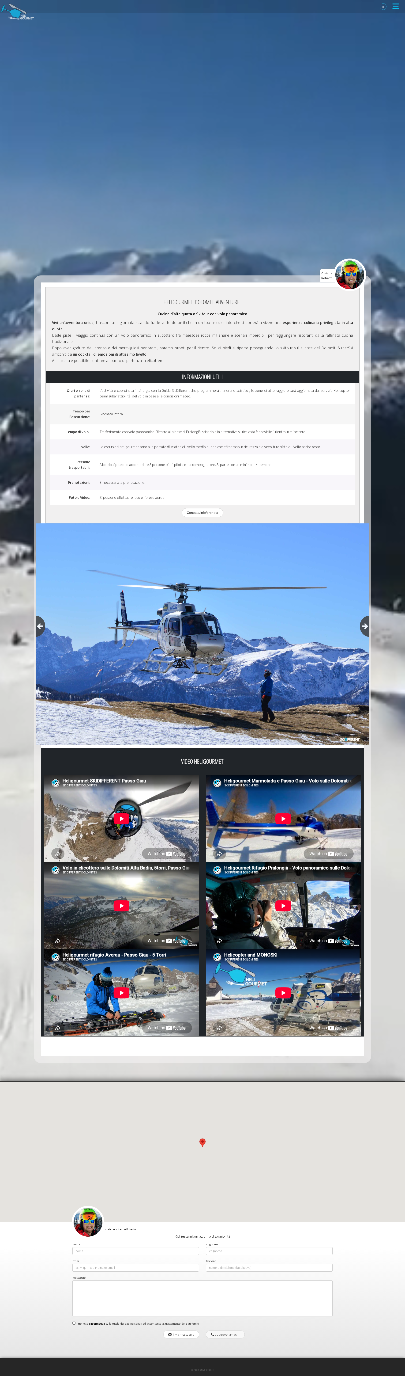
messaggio (79, 1278)
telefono (211, 1261)
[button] (202, 1147)
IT (383, 6)
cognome (212, 1244)
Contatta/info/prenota (202, 513)
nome (76, 1244)
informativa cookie (202, 1369)
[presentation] (40, 626)
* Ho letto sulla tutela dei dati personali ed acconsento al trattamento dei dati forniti (137, 1324)
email (75, 1261)
